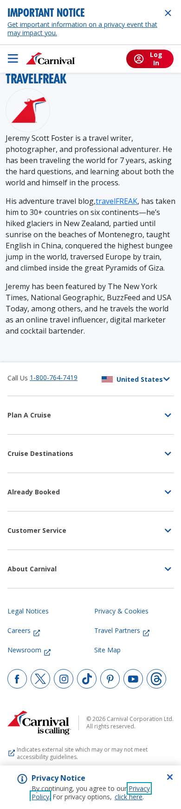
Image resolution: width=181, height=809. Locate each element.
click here (128, 796)
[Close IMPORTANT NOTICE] (168, 13)
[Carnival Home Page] (51, 58)
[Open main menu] (13, 58)
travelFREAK (116, 201)
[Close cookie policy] (170, 777)
